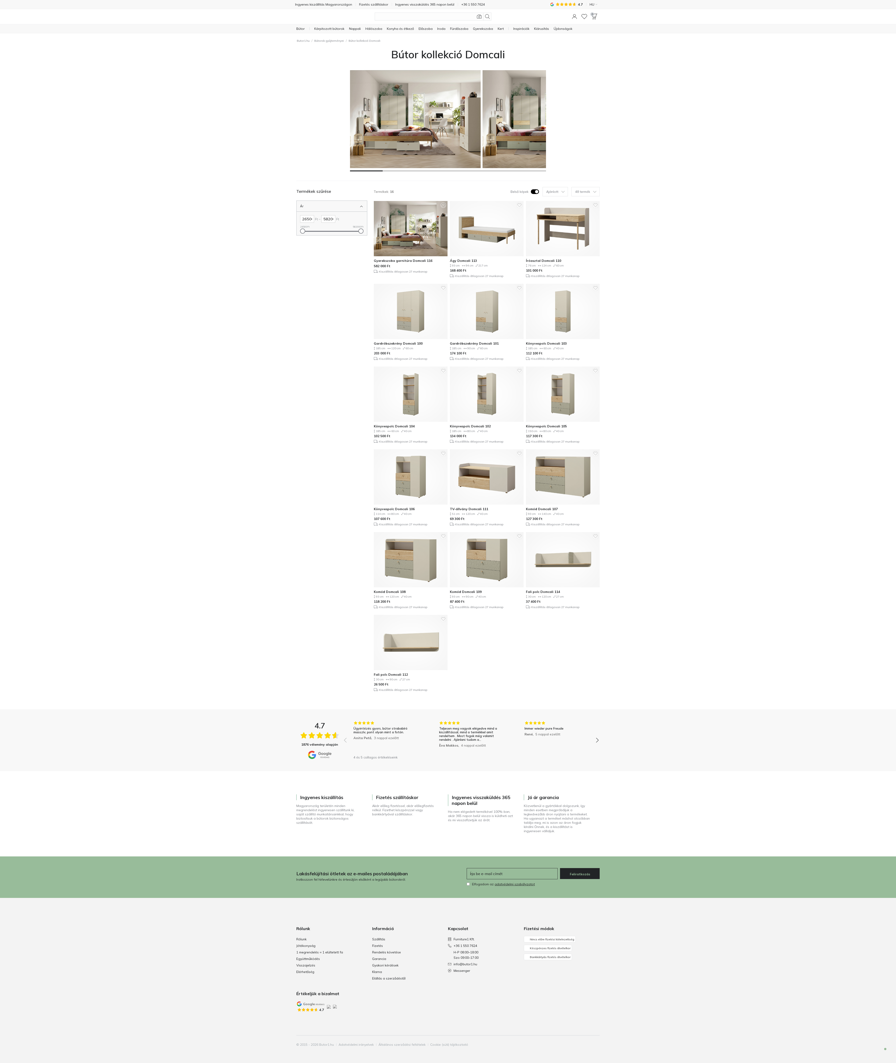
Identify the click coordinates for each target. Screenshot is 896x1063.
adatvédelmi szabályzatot (515, 884)
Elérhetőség (305, 972)
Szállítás (378, 939)
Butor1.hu (303, 40)
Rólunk (301, 939)
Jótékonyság (305, 946)
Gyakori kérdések (385, 965)
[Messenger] (882, 1053)
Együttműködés (308, 959)
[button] (574, 16)
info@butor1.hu (465, 964)
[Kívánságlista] (584, 16)
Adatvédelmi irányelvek (356, 1044)
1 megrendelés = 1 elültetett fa (319, 952)
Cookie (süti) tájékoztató (449, 1044)
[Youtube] (588, 1044)
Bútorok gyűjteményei (329, 40)
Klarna (377, 972)
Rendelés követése (386, 952)
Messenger (462, 971)
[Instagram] (580, 1044)
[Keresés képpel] (479, 17)
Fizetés (377, 946)
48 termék (582, 192)
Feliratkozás (580, 874)
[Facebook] (572, 1044)
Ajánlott (552, 192)
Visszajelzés (305, 965)
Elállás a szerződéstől (389, 978)
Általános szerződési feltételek (402, 1044)
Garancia (379, 959)
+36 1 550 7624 (465, 946)
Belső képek (519, 192)
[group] (386, 737)
